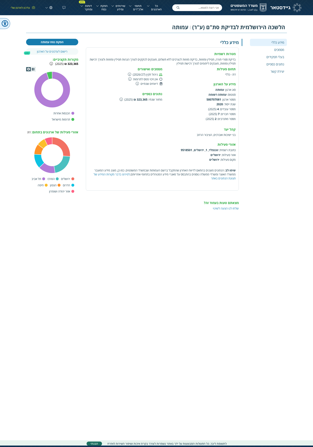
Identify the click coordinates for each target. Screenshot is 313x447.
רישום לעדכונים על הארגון (52, 51)
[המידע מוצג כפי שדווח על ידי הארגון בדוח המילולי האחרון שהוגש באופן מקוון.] (121, 99)
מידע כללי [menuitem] (278, 42)
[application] (31, 69)
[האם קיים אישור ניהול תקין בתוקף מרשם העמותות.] (129, 74)
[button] (63, 8)
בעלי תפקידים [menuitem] (275, 57)
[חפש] (178, 8)
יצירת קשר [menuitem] (277, 71)
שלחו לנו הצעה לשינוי (226, 208)
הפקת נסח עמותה (52, 42)
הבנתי (94, 443)
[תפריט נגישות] (5, 23)
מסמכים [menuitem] (279, 49)
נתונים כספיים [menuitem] (275, 64)
